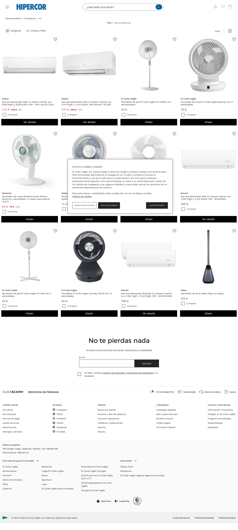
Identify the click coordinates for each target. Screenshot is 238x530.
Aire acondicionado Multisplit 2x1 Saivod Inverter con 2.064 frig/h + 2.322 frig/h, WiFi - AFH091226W (146, 294)
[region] (120, 186)
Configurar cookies (84, 205)
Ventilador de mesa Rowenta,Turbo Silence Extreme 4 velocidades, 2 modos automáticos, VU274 (26, 199)
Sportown (47, 479)
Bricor (45, 475)
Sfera (5, 484)
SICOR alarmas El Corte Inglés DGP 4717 (97, 477)
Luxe (44, 484)
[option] (29, 65)
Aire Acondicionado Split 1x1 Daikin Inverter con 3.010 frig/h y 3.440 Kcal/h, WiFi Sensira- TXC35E (86, 103)
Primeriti (7, 475)
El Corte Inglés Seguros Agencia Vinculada (142, 475)
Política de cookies (82, 196)
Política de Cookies (227, 517)
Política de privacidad (204, 517)
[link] (29, 65)
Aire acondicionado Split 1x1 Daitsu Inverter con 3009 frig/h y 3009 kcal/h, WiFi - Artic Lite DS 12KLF (28, 103)
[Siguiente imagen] (56, 65)
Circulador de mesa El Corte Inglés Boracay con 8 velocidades (207, 103)
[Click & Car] (13, 391)
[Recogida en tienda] (44, 391)
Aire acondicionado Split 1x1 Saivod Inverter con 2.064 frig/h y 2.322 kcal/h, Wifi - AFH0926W (206, 197)
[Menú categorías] (7, 7)
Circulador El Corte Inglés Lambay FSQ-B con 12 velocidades (87, 294)
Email (82, 357)
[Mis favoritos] (223, 7)
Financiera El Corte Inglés (94, 466)
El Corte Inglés (10, 466)
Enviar (146, 363)
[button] (60, 474)
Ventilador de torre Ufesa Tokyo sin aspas (202, 293)
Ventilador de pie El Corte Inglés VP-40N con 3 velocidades (26, 294)
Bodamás (47, 466)
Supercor (7, 488)
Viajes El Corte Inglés (53, 470)
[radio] (224, 31)
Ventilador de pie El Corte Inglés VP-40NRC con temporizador (146, 103)
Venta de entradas (12, 479)
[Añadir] (55, 39)
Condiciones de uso (181, 517)
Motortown (126, 470)
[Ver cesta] (230, 7)
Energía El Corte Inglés (93, 490)
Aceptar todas (157, 205)
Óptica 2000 (126, 466)
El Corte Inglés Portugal (93, 470)
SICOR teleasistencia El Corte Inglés (96, 484)
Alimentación (10, 470)
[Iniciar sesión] (216, 7)
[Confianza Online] (137, 501)
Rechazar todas (109, 205)
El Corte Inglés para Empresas (58, 488)
